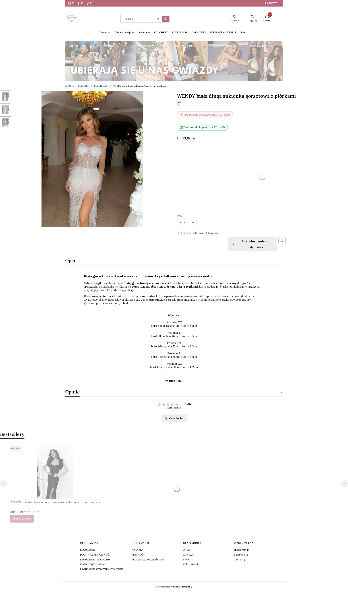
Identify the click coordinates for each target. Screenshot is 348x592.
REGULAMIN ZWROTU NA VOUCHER (101, 569)
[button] (165, 19)
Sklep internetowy (173, 586)
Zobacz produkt (22, 518)
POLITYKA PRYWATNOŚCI (95, 554)
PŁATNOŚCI (138, 554)
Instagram (240, 549)
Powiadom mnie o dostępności (254, 244)
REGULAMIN (87, 549)
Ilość (179, 215)
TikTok (238, 559)
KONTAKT (189, 554)
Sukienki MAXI (101, 85)
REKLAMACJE (191, 564)
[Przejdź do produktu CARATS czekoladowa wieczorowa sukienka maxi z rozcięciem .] (55, 472)
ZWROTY (271, 3)
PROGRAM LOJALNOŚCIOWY (148, 559)
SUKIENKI (83, 85)
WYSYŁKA (137, 549)
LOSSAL (69, 85)
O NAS (186, 549)
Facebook (239, 554)
